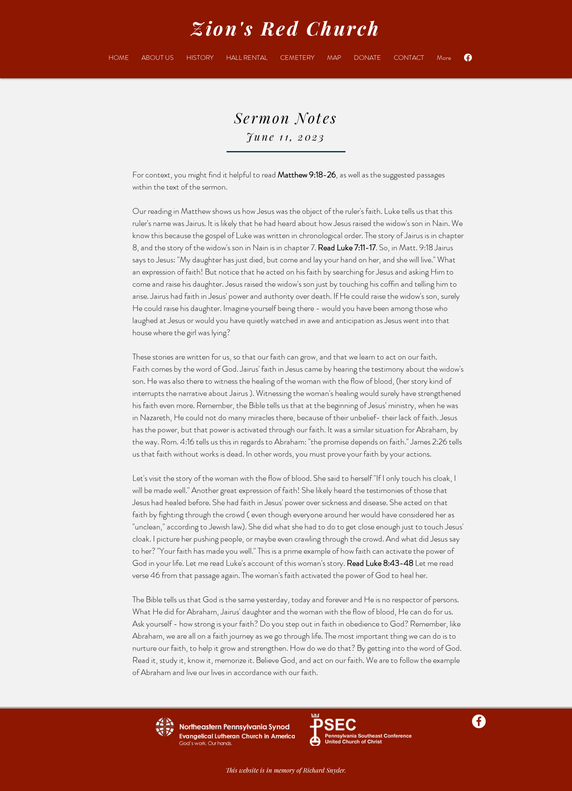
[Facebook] (468, 57)
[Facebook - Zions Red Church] (479, 721)
